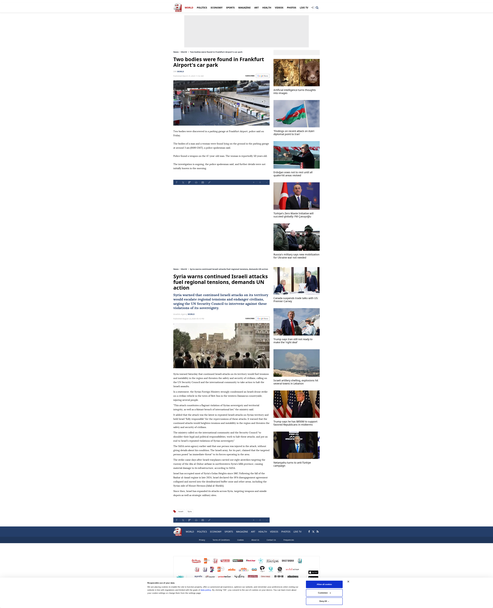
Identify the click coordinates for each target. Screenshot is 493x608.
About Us (255, 540)
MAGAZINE (244, 7)
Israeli (225, 295)
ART (256, 7)
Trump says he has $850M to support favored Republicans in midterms (295, 423)
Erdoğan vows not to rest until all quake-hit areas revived (292, 174)
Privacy (202, 540)
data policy (206, 590)
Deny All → (324, 601)
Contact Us (271, 540)
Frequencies (288, 540)
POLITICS (202, 7)
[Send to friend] (203, 182)
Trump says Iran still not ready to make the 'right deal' (292, 341)
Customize (323, 593)
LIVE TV (304, 7)
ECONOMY (216, 7)
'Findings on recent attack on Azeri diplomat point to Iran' (293, 133)
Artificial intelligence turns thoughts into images (294, 91)
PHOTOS (291, 7)
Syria (177, 295)
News (176, 52)
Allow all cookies (324, 584)
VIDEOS (279, 7)
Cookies (240, 540)
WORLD (189, 7)
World (184, 52)
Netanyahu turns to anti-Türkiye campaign (292, 464)
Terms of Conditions (221, 540)
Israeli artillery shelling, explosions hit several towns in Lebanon (295, 382)
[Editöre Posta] (209, 182)
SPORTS (230, 7)
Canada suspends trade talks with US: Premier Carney (295, 300)
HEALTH (266, 7)
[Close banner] (348, 581)
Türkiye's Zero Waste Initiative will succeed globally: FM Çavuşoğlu (293, 215)
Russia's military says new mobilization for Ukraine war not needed (296, 256)
